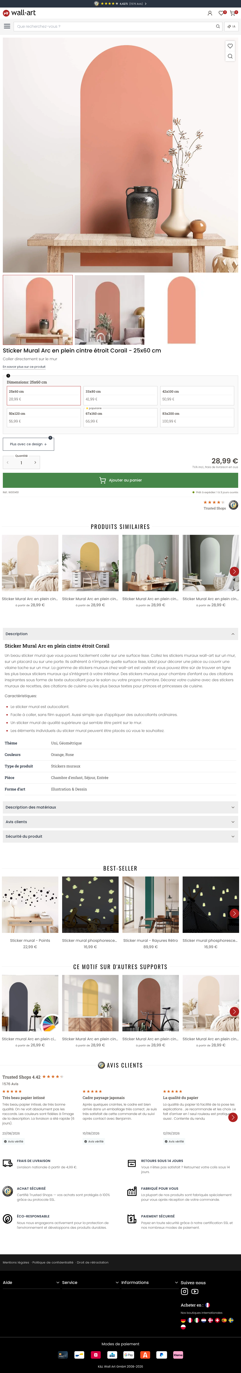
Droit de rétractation (92, 1262)
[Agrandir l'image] (230, 56)
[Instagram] (184, 1291)
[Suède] (231, 1320)
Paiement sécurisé (158, 1216)
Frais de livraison (33, 1160)
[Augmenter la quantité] (35, 462)
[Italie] (196, 1320)
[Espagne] (224, 1320)
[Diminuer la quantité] (7, 462)
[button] (120, 155)
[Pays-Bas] (203, 1320)
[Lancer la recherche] (217, 26)
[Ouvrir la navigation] (7, 26)
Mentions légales (16, 1262)
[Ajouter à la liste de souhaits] (230, 46)
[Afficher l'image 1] (38, 310)
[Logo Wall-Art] (19, 13)
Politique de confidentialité (52, 1262)
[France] (190, 1320)
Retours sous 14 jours (162, 1160)
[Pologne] (183, 1327)
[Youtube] (195, 1291)
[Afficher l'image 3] (182, 310)
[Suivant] (234, 571)
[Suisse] (217, 1320)
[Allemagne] (183, 1320)
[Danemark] (210, 1320)
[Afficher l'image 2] (110, 310)
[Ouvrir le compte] (210, 13)
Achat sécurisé (31, 1188)
